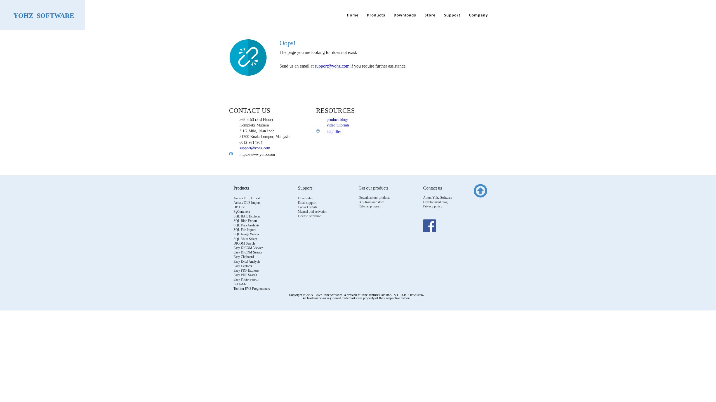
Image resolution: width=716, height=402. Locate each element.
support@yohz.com (254, 148)
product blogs (337, 120)
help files (334, 132)
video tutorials (338, 125)
